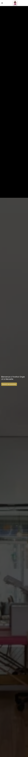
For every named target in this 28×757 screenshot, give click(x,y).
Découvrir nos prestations (9, 384)
